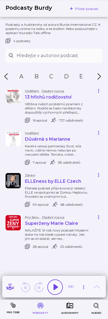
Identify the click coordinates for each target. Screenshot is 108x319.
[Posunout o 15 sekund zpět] (25, 287)
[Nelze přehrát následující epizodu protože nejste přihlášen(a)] (71, 287)
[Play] (55, 287)
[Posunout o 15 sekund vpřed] (38, 287)
